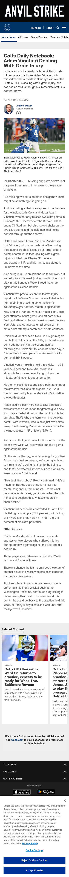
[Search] (57, 27)
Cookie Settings (34, 850)
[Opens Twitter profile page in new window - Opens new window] (18, 113)
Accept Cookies (34, 870)
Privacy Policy (30, 843)
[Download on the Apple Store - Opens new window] (21, 792)
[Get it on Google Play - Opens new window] (46, 793)
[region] (34, 836)
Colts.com (17, 739)
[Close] (65, 800)
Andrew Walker (24, 105)
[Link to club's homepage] (7, 26)
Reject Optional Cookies (34, 860)
